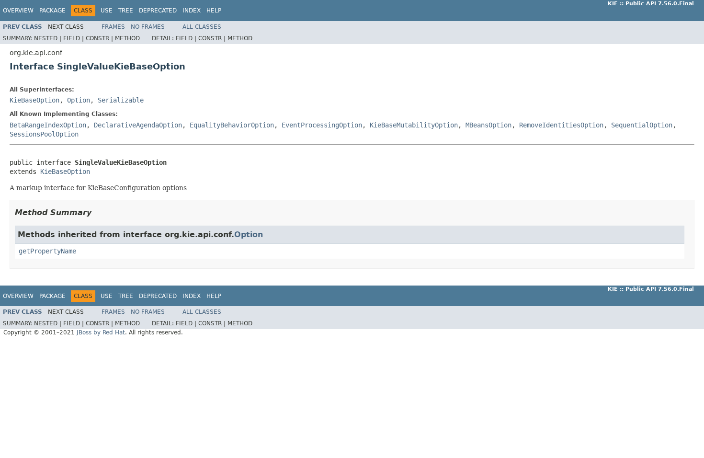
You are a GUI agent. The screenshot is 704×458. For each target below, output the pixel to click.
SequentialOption (641, 125)
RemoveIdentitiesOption (561, 125)
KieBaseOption (34, 100)
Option (78, 100)
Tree (125, 10)
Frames (113, 26)
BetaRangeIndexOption (48, 125)
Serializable (121, 100)
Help (213, 10)
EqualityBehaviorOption (232, 125)
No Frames (148, 26)
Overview (18, 10)
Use (107, 10)
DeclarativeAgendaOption (138, 125)
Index (191, 10)
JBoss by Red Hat (101, 332)
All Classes (201, 26)
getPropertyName (47, 251)
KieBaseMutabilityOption (414, 125)
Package (52, 10)
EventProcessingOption (322, 125)
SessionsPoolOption (44, 134)
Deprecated (158, 10)
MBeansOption (488, 125)
